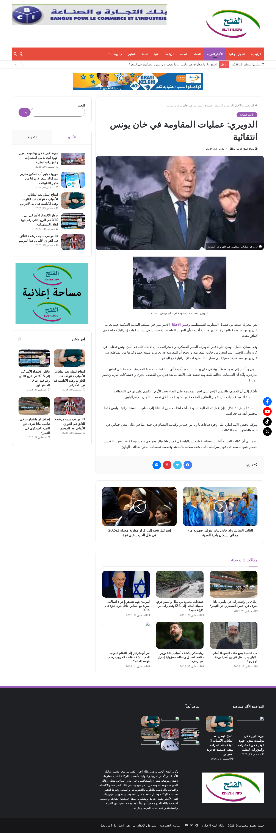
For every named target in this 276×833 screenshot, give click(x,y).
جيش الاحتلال (180, 324)
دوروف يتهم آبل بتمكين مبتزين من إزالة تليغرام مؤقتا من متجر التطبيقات (39, 178)
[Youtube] (267, 411)
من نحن (130, 825)
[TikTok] (267, 421)
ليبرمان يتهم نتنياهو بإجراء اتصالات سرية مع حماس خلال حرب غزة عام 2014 (127, 606)
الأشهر (71, 137)
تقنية (156, 54)
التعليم (132, 54)
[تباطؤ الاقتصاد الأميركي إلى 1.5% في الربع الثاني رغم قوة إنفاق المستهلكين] (73, 221)
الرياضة (169, 54)
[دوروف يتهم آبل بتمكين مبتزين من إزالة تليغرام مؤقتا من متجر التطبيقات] (73, 180)
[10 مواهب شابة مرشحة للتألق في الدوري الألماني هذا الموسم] (73, 242)
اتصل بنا (119, 825)
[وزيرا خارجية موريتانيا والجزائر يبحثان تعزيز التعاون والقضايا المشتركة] (190, 745)
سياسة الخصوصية (170, 825)
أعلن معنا (106, 825)
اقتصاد (197, 54)
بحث (24, 112)
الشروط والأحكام (147, 825)
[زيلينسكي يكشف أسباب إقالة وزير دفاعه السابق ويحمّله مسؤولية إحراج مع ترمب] (180, 635)
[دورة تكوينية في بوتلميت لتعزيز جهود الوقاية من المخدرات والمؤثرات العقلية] (73, 159)
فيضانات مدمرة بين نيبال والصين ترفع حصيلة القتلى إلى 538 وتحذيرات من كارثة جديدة (180, 606)
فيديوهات (116, 54)
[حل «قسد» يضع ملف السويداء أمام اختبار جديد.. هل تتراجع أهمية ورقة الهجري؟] (233, 635)
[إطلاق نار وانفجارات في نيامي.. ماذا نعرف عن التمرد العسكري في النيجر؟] (233, 584)
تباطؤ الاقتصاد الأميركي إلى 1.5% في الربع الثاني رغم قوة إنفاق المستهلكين (39, 219)
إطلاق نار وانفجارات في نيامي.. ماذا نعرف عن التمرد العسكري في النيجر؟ (233, 604)
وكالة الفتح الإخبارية (243, 148)
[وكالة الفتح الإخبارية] (233, 24)
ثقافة (145, 54)
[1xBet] (138, 81)
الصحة (184, 54)
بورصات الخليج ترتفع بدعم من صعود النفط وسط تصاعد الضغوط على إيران (172, 64)
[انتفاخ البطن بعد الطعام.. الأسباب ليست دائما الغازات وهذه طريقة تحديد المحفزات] (150, 745)
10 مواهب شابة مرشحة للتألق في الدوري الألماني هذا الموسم (70, 423)
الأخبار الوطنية (237, 54)
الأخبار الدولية (215, 54)
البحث (81, 105)
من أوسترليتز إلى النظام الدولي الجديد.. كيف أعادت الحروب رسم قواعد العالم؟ (129, 657)
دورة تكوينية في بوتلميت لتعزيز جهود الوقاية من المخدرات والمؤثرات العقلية (38, 157)
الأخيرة (32, 137)
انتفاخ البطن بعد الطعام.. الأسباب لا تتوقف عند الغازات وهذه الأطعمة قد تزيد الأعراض (39, 199)
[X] (267, 431)
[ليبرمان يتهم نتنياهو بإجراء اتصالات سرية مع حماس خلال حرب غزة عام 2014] (126, 584)
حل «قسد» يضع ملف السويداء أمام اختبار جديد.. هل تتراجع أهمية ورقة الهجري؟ (235, 657)
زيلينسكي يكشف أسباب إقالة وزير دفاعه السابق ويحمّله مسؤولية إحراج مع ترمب (180, 657)
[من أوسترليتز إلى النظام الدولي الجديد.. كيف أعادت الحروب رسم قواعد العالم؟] (126, 635)
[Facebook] (267, 401)
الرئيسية (256, 54)
